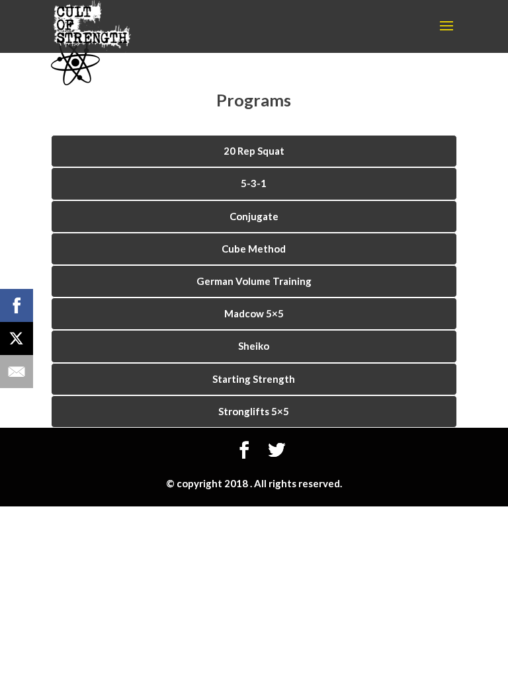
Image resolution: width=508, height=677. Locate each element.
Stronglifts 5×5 (253, 411)
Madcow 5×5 (254, 313)
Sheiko (253, 346)
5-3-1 (254, 183)
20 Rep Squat (254, 151)
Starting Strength (253, 379)
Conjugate (254, 216)
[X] (16, 338)
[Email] (16, 371)
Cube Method (254, 249)
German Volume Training (254, 281)
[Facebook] (16, 305)
